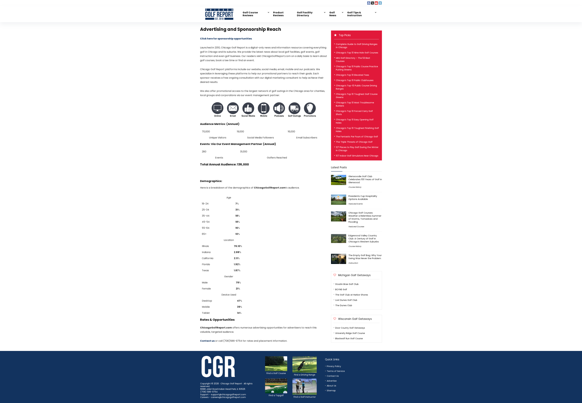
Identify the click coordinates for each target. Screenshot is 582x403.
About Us (331, 385)
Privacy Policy (334, 366)
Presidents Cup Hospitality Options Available (362, 198)
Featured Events (355, 203)
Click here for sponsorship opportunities (226, 38)
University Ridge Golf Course (350, 333)
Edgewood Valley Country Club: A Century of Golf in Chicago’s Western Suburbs (363, 238)
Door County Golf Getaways (350, 327)
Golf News (332, 14)
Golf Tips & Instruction (354, 14)
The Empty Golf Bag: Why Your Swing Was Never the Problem (365, 257)
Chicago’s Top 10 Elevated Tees (352, 75)
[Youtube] (376, 3)
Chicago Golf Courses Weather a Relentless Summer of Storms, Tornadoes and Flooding (364, 217)
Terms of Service (336, 371)
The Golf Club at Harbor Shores (351, 294)
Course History (354, 187)
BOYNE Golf (341, 289)
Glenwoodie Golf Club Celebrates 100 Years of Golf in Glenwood (365, 179)
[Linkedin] (380, 3)
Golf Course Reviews (250, 14)
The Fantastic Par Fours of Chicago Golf (357, 136)
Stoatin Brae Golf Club (347, 284)
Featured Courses (356, 226)
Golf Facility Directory (305, 14)
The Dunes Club (343, 305)
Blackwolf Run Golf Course (349, 338)
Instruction (353, 263)
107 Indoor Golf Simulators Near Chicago (357, 155)
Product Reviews (278, 14)
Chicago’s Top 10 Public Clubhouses (354, 80)
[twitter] (372, 3)
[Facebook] (368, 3)
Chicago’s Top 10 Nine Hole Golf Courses (357, 52)
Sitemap (331, 390)
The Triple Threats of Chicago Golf (354, 141)
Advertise (332, 380)
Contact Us (333, 375)
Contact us (207, 341)
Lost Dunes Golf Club (346, 300)
